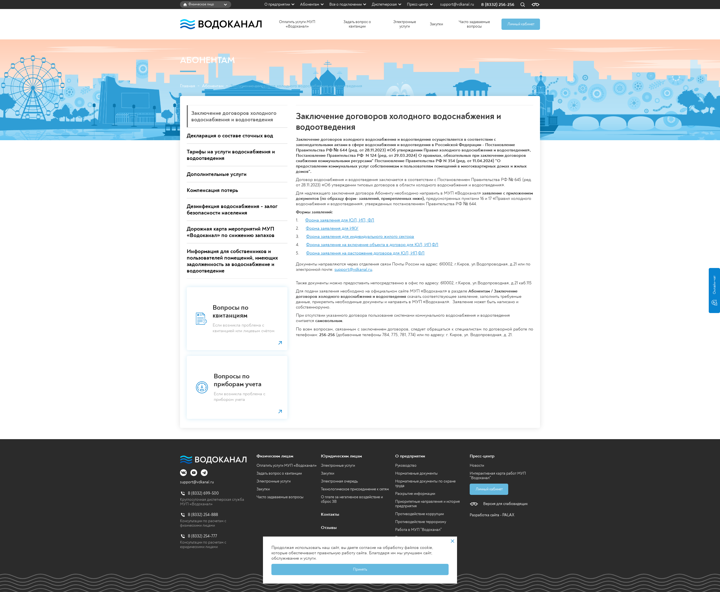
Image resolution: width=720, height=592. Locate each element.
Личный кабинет (520, 24)
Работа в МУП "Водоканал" (418, 529)
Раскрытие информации (415, 493)
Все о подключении (345, 4)
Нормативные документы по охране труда (425, 483)
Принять (360, 569)
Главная (187, 86)
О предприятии (277, 4)
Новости (477, 465)
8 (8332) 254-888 (203, 514)
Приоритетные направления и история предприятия (427, 503)
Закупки (436, 24)
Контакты (330, 514)
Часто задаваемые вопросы (474, 24)
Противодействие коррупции (419, 513)
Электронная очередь (339, 481)
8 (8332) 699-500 (203, 493)
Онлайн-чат (714, 285)
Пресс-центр (417, 4)
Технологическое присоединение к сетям (355, 489)
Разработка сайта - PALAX (492, 515)
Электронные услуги (404, 24)
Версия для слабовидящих (505, 504)
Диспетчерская (384, 4)
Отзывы (329, 527)
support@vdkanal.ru (457, 4)
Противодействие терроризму (420, 521)
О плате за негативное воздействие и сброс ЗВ (352, 499)
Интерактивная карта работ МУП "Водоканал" (498, 475)
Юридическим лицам (341, 456)
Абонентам (309, 4)
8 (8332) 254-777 (202, 536)
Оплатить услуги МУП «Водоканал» (297, 24)
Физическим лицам (274, 456)
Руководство (406, 465)
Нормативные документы (416, 473)
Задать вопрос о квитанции (357, 24)
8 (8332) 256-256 (497, 4)
